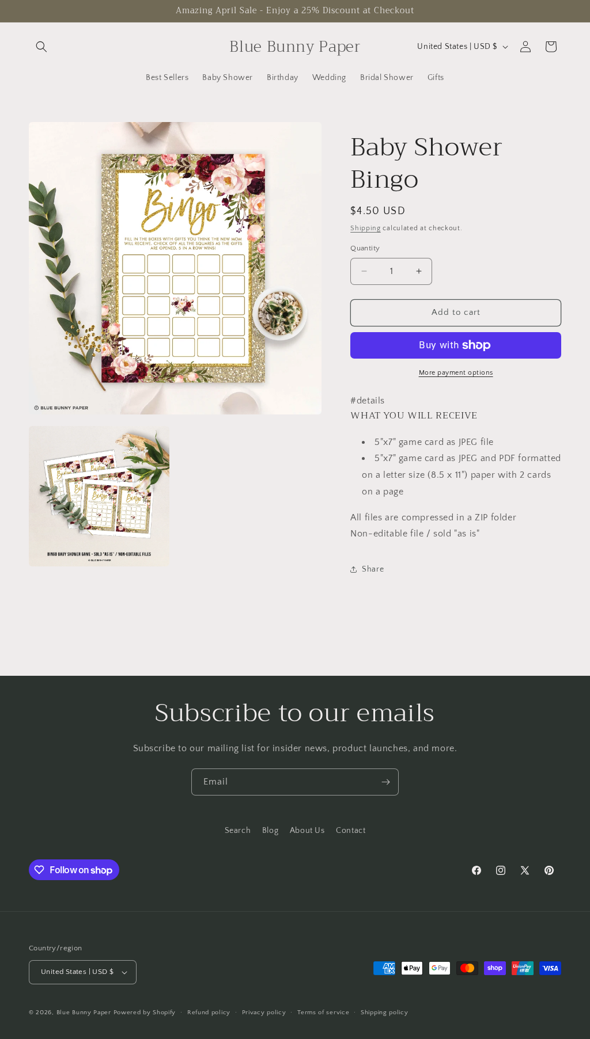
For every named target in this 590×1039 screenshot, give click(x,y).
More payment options (456, 372)
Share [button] (373, 569)
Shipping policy (385, 1012)
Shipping (365, 228)
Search (238, 830)
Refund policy (208, 1012)
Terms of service (323, 1012)
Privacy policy (264, 1012)
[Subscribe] (385, 782)
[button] (41, 46)
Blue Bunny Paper (83, 1012)
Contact (350, 830)
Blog (270, 830)
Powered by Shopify (145, 1012)
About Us (307, 830)
